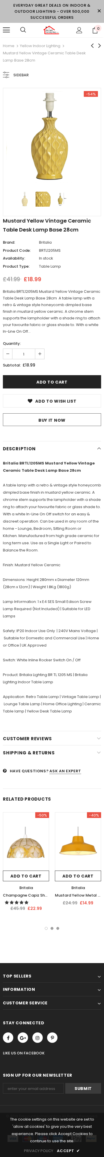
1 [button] (46, 928)
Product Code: (17, 250)
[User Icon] (79, 30)
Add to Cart (26, 876)
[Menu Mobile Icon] (6, 30)
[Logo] (51, 30)
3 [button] (57, 928)
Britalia (45, 242)
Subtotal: (12, 365)
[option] (52, 137)
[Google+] (23, 1037)
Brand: (9, 242)
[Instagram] (37, 1037)
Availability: (14, 258)
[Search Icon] (23, 30)
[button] (17, 902)
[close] (99, 11)
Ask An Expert (65, 771)
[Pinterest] (52, 1037)
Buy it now (52, 420)
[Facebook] (8, 1037)
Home (8, 46)
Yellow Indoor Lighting (40, 46)
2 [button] (52, 928)
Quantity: (12, 343)
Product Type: (16, 266)
